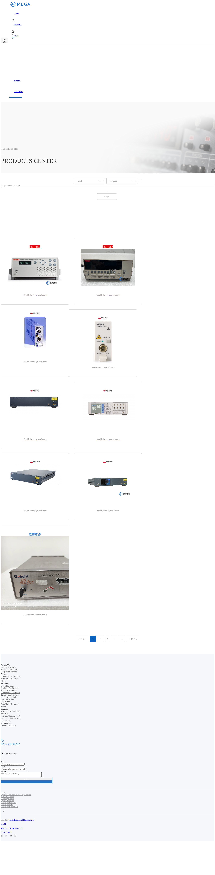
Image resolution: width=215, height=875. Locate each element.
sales (7, 711)
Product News (7, 676)
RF (2, 718)
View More (10, 699)
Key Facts (5, 667)
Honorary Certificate (9, 669)
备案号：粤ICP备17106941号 (12, 828)
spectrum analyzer (7, 797)
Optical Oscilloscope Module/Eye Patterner (16, 795)
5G (19, 716)
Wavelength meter (7, 799)
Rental (12, 711)
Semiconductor (10, 718)
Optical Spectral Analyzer (7, 687)
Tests (3, 711)
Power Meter (14, 693)
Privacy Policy (6, 832)
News (16, 36)
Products (17, 47)
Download (18, 58)
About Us (17, 24)
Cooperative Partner (9, 672)
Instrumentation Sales (8, 803)
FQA (3, 681)
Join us (13, 725)
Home (16, 13)
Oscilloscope (14, 688)
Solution (17, 80)
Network (4, 716)
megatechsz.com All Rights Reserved (21, 820)
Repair (18, 711)
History (12, 667)
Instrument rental (7, 805)
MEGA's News (12, 679)
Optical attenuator (7, 801)
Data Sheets (6, 704)
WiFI (18, 718)
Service (17, 69)
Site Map (4, 824)
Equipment (13, 716)
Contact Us (18, 92)
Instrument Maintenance (9, 807)
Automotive (5, 720)
